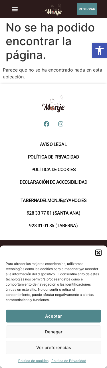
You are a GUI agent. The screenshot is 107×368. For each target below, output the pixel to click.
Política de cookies (33, 361)
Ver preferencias (53, 347)
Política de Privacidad (68, 361)
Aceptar (53, 316)
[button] (99, 50)
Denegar (53, 332)
